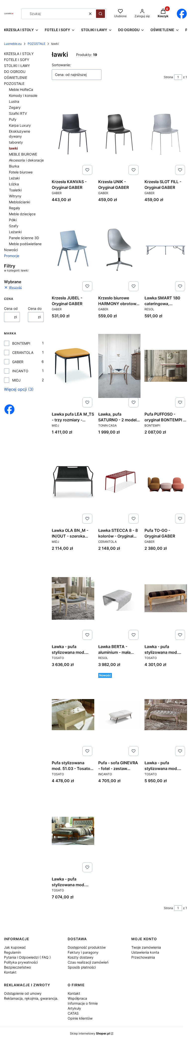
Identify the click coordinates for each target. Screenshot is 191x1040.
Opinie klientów (80, 1018)
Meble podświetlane (25, 244)
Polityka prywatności (21, 962)
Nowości (11, 250)
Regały (14, 208)
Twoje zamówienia (146, 947)
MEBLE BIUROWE (23, 154)
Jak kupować (15, 947)
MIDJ (16, 380)
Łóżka (14, 184)
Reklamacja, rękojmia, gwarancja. (31, 998)
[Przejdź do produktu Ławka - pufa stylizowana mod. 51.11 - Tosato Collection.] (165, 714)
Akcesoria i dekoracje (26, 160)
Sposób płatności (82, 967)
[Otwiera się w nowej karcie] (181, 13)
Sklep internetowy (90, 1033)
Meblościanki (19, 202)
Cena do (35, 308)
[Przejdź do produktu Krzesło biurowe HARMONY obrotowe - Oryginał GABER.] (119, 249)
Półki (13, 220)
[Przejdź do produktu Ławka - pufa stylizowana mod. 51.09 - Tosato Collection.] (73, 598)
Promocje (11, 256)
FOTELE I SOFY (16, 59)
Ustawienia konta (145, 952)
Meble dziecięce (22, 214)
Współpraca (77, 998)
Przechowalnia (143, 957)
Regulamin (12, 952)
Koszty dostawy (81, 957)
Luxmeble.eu (13, 44)
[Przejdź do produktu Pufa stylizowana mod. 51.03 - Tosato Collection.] (73, 714)
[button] (100, 13)
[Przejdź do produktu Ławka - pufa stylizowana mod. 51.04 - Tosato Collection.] (73, 830)
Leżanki (15, 232)
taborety (16, 142)
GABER (17, 362)
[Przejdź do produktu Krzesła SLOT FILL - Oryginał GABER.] (165, 133)
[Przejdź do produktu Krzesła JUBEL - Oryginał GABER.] (73, 249)
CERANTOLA (22, 352)
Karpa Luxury (20, 125)
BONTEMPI (21, 343)
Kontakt (10, 972)
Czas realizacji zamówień (88, 962)
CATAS (73, 1013)
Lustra (14, 101)
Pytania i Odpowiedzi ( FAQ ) (27, 957)
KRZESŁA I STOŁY (19, 54)
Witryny (15, 196)
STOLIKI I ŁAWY (17, 65)
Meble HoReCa (21, 89)
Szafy (13, 226)
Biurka (14, 166)
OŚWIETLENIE (15, 77)
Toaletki (15, 190)
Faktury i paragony (83, 952)
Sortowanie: (61, 65)
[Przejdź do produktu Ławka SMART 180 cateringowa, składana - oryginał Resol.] (165, 249)
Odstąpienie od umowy (23, 993)
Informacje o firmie (83, 1003)
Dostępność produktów (87, 947)
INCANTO (20, 371)
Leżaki (14, 178)
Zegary (15, 107)
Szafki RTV (18, 113)
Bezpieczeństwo (17, 967)
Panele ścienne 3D (24, 238)
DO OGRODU (14, 71)
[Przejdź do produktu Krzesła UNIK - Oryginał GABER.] (119, 133)
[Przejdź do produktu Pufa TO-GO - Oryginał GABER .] (165, 482)
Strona (168, 77)
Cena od (11, 308)
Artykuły (74, 1008)
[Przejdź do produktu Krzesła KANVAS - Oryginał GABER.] (73, 133)
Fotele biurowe (21, 172)
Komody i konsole (23, 95)
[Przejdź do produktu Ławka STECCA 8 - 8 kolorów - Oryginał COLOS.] (119, 482)
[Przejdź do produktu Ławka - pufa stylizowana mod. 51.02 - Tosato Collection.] (165, 598)
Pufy (12, 119)
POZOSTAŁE (36, 44)
